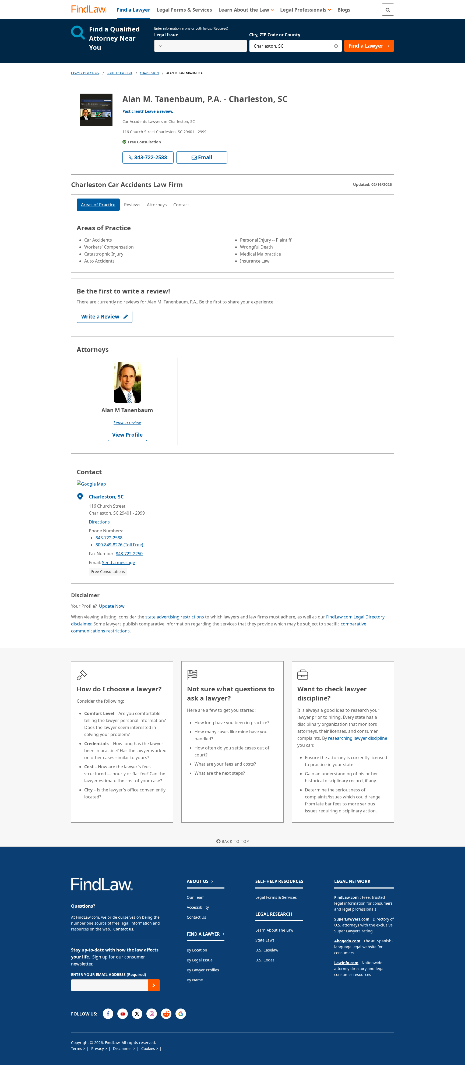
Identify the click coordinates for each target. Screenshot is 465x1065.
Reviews (132, 205)
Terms (77, 1048)
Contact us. (123, 929)
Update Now (112, 606)
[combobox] (200, 46)
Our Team (196, 897)
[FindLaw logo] (91, 9)
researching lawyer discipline (357, 738)
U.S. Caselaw (266, 950)
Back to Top (235, 841)
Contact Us (196, 917)
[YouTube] (122, 1014)
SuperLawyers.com (351, 919)
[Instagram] (151, 1014)
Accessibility (198, 907)
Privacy (98, 1048)
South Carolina (119, 73)
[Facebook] (108, 1014)
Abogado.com (347, 940)
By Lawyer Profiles (203, 969)
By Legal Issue (200, 960)
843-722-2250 (129, 554)
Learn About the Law (274, 930)
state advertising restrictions (174, 617)
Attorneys (157, 205)
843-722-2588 (109, 538)
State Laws (264, 940)
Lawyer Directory (85, 73)
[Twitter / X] (137, 1014)
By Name (195, 979)
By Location (197, 950)
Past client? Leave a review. (147, 111)
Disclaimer (123, 1048)
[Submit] (154, 985)
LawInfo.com (346, 962)
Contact (181, 205)
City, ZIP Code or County (274, 35)
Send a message (118, 562)
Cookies (148, 1048)
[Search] (388, 9)
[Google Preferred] (180, 1014)
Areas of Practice (98, 205)
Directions (99, 522)
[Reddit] (166, 1014)
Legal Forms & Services (276, 897)
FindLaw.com (346, 897)
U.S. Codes (264, 960)
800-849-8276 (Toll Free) (119, 545)
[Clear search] (336, 46)
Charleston (149, 73)
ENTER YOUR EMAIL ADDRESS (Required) (108, 974)
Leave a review (127, 423)
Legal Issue (166, 35)
